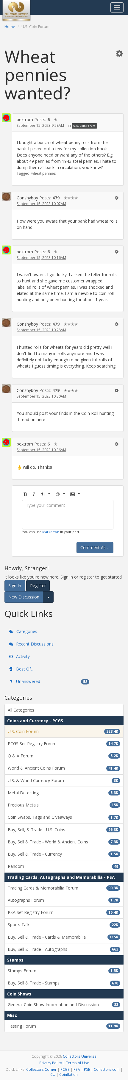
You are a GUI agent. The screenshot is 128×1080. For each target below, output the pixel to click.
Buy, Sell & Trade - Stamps (63, 983)
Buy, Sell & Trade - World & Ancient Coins (63, 842)
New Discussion (23, 597)
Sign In (14, 585)
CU (52, 1074)
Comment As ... (95, 547)
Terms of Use (77, 1062)
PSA (77, 1069)
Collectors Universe (79, 1056)
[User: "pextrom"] (6, 117)
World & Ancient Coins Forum (63, 768)
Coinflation (68, 1074)
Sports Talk (63, 924)
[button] (119, 53)
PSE (87, 1069)
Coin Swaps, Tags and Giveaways (63, 817)
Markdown (50, 531)
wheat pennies (43, 173)
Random (63, 866)
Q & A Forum (63, 756)
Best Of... (24, 669)
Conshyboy (27, 198)
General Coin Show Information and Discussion (63, 1004)
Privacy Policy (50, 1062)
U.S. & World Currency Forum (63, 780)
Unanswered (51, 681)
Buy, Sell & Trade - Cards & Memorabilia (63, 937)
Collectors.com (107, 1069)
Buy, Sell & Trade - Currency (63, 854)
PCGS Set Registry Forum (63, 743)
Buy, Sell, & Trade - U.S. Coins (63, 829)
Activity (22, 656)
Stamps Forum (63, 970)
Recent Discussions (34, 644)
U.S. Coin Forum (84, 126)
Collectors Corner (41, 1069)
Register (38, 585)
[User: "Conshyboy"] (6, 196)
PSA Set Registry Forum (63, 912)
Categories (26, 631)
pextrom (25, 119)
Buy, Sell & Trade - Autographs (63, 949)
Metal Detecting (63, 792)
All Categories (21, 710)
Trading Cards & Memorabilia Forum (63, 888)
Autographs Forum (63, 900)
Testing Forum (63, 1026)
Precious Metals (63, 805)
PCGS (65, 1069)
